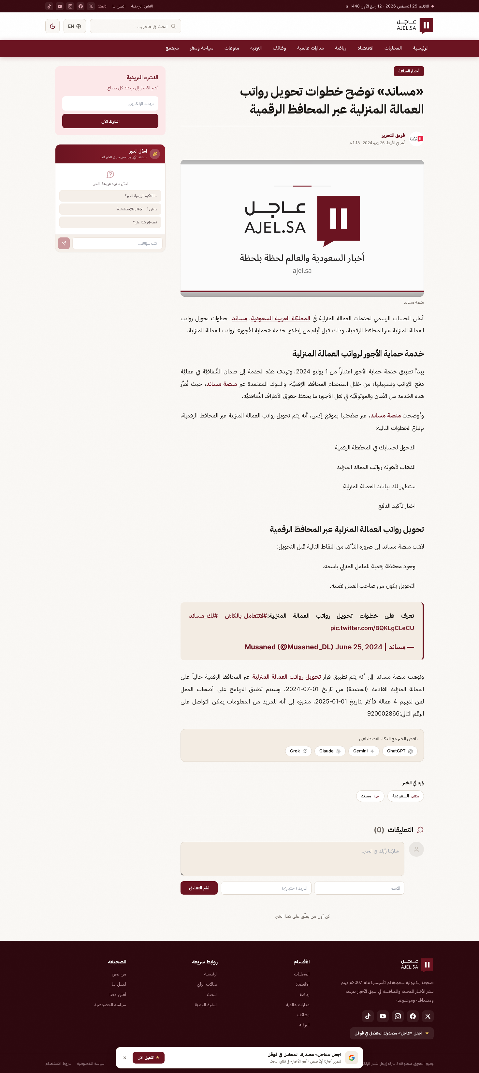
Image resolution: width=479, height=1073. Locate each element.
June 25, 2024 (359, 647)
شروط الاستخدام (58, 1063)
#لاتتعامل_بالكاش (246, 615)
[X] (91, 6)
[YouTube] (60, 6)
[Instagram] (70, 6)
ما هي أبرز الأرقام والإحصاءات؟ (137, 209)
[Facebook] (80, 6)
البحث (212, 994)
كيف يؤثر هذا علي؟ (145, 222)
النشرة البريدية (142, 6)
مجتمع (172, 48)
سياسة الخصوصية (110, 1004)
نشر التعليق (199, 887)
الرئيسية (420, 48)
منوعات (232, 48)
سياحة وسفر (201, 48)
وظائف (279, 48)
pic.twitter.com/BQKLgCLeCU (372, 628)
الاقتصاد (365, 48)
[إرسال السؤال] (64, 243)
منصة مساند (221, 383)
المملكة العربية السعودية (280, 318)
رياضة (340, 48)
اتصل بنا (118, 6)
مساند (239, 318)
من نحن (119, 973)
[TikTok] (49, 6)
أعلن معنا (117, 994)
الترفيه (256, 48)
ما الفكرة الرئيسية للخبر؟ (141, 196)
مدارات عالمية (310, 48)
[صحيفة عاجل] (415, 26)
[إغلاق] (125, 1058)
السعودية (405, 795)
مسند (370, 795)
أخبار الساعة (409, 70)
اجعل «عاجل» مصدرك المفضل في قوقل (392, 1033)
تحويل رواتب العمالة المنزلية (286, 676)
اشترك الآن (110, 121)
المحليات (393, 48)
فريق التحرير (393, 135)
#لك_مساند (203, 615)
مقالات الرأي (207, 984)
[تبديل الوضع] (52, 26)
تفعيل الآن (149, 1057)
